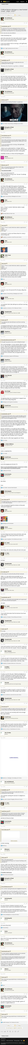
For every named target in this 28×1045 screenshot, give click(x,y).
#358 (26, 205)
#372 (26, 479)
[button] (1, 1)
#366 (26, 364)
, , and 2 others (12, 237)
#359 (26, 222)
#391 (26, 826)
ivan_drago (7, 391)
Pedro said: (4, 977)
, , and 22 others (10, 48)
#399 (26, 993)
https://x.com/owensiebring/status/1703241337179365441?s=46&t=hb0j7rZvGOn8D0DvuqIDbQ (14, 467)
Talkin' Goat (8, 255)
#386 (26, 703)
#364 (26, 316)
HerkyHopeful (8, 898)
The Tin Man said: (5, 829)
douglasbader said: (6, 26)
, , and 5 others (12, 539)
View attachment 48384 (6, 170)
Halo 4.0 (3, 1038)
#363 (26, 302)
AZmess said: (4, 99)
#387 (26, 721)
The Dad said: (4, 706)
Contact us (3, 1040)
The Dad (7, 682)
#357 (26, 183)
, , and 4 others (12, 617)
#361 (26, 260)
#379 (26, 593)
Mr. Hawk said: (5, 571)
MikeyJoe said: (4, 165)
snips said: (4, 225)
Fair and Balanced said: (6, 886)
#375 (26, 532)
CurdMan (7, 667)
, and (10, 487)
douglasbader (4, 12)
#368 (26, 396)
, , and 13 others (12, 777)
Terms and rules (9, 1040)
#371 (26, 462)
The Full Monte (8, 18)
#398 (26, 973)
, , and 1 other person (12, 663)
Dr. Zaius (7, 553)
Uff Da (6, 156)
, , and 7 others (12, 308)
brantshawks (8, 474)
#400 (26, 1010)
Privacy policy (17, 1040)
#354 (26, 96)
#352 (26, 56)
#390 (26, 807)
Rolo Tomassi (8, 651)
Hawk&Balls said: (5, 60)
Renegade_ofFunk (9, 69)
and (8, 213)
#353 (26, 74)
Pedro (6, 931)
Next (19, 15)
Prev (9, 15)
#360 (26, 245)
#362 (26, 287)
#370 (26, 448)
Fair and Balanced (9, 781)
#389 (26, 786)
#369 (26, 410)
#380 (26, 611)
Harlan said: (4, 320)
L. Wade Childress (9, 444)
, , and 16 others (12, 799)
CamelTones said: (5, 811)
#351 (26, 23)
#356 (26, 161)
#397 (26, 948)
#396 (26, 936)
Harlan (6, 297)
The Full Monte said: (6, 135)
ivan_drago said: (5, 499)
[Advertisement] (14, 7)
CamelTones (8, 405)
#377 (26, 558)
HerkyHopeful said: (6, 951)
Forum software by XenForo (9, 1042)
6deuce (6, 969)
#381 (26, 625)
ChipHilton (7, 331)
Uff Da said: (4, 857)
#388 (26, 737)
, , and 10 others (11, 729)
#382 (26, 644)
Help (21, 1040)
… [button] (13, 15)
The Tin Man (8, 732)
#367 (26, 380)
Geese (6, 527)
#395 (26, 923)
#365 (26, 336)
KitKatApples (8, 491)
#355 (26, 132)
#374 (26, 514)
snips (6, 200)
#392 (26, 854)
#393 (26, 883)
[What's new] (26, 1)
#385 (26, 687)
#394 (26, 903)
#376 (26, 547)
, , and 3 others (13, 123)
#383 (26, 656)
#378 (26, 568)
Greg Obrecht (8, 375)
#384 (26, 671)
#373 (26, 496)
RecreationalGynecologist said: (8, 339)
